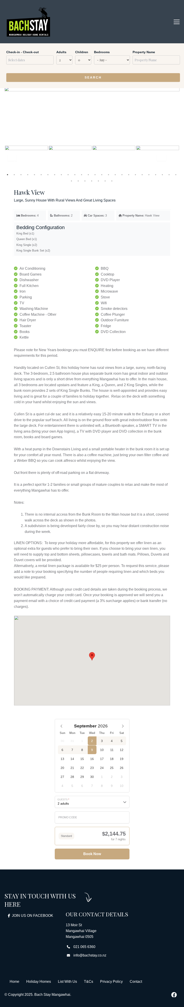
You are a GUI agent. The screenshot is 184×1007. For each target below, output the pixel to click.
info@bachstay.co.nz (89, 955)
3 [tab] (21, 174)
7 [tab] (48, 174)
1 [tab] (8, 174)
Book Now (92, 854)
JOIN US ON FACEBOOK (32, 915)
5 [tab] (35, 174)
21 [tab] (142, 174)
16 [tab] (109, 174)
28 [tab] (78, 181)
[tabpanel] (26, 158)
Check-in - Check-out (22, 52)
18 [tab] (122, 174)
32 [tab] (105, 181)
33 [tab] (112, 181)
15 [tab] (102, 174)
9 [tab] (61, 174)
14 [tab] (95, 174)
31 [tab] (98, 181)
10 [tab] (68, 174)
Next (164, 159)
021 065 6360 (84, 947)
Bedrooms (102, 52)
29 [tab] (85, 181)
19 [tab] (129, 174)
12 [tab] (82, 174)
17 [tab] (115, 174)
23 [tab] (156, 174)
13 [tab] (88, 174)
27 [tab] (72, 181)
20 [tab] (136, 174)
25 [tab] (169, 174)
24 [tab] (162, 174)
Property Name (144, 52)
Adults (61, 52)
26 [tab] (176, 174)
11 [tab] (75, 174)
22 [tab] (149, 174)
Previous (12, 157)
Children (81, 52)
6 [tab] (41, 174)
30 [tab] (92, 181)
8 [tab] (55, 174)
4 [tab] (28, 174)
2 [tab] (14, 174)
